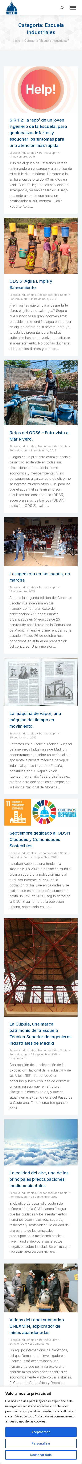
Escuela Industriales (22, 152)
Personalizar (41, 1443)
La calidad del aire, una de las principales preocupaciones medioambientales (39, 1179)
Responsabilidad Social (53, 294)
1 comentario (17, 1058)
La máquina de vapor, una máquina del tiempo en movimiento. (35, 720)
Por (48, 152)
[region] (41, 1425)
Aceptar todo (41, 1432)
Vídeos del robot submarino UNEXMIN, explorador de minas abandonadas (36, 1326)
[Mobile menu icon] (73, 7)
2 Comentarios (39, 1343)
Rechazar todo (41, 1455)
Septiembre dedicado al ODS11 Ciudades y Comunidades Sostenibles (39, 839)
